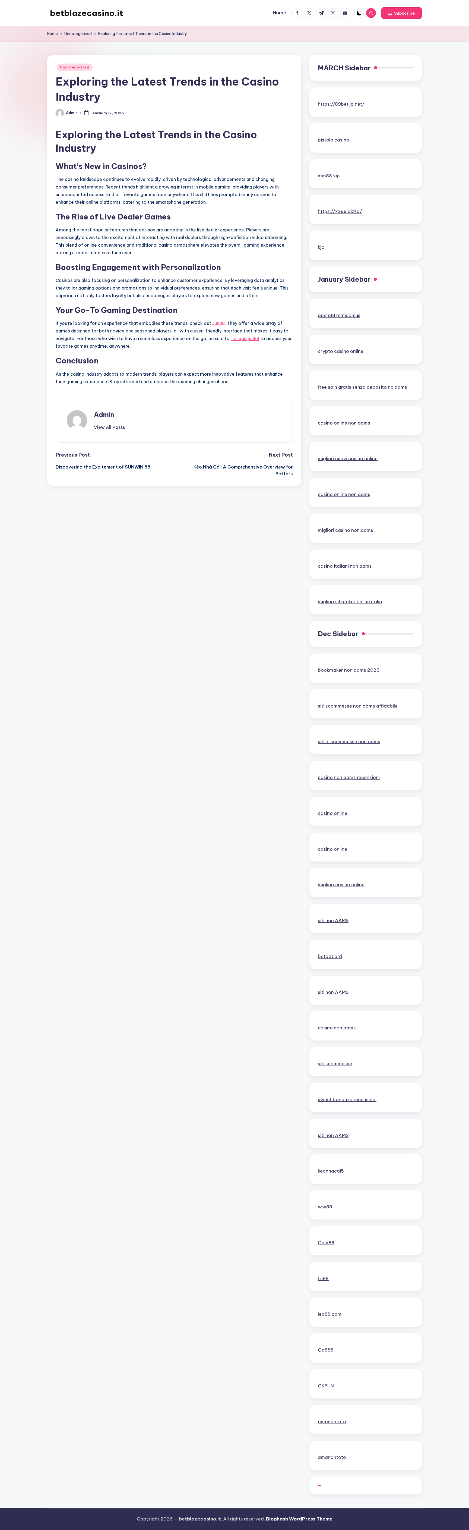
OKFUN (326, 1386)
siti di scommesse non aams (349, 741)
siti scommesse (335, 1064)
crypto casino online (340, 351)
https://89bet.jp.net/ (341, 104)
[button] (401, 13)
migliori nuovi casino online (348, 458)
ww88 (325, 1207)
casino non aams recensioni (349, 777)
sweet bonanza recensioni (347, 1099)
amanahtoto (332, 1422)
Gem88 (326, 1243)
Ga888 (326, 1350)
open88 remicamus (339, 315)
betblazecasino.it (86, 13)
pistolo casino (333, 140)
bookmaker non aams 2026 (348, 670)
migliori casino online (341, 885)
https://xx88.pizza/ (340, 211)
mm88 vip (329, 176)
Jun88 (218, 323)
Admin (104, 414)
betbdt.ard (330, 956)
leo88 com (329, 1314)
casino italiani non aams (345, 566)
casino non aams (337, 1028)
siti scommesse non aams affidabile (358, 706)
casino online (332, 813)
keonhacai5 (331, 1171)
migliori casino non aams (345, 530)
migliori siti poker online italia (350, 602)
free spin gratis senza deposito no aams (362, 387)
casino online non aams (344, 423)
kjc (321, 247)
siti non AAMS (333, 920)
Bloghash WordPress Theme (299, 1519)
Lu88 (323, 1278)
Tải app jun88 (245, 338)
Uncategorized (74, 67)
